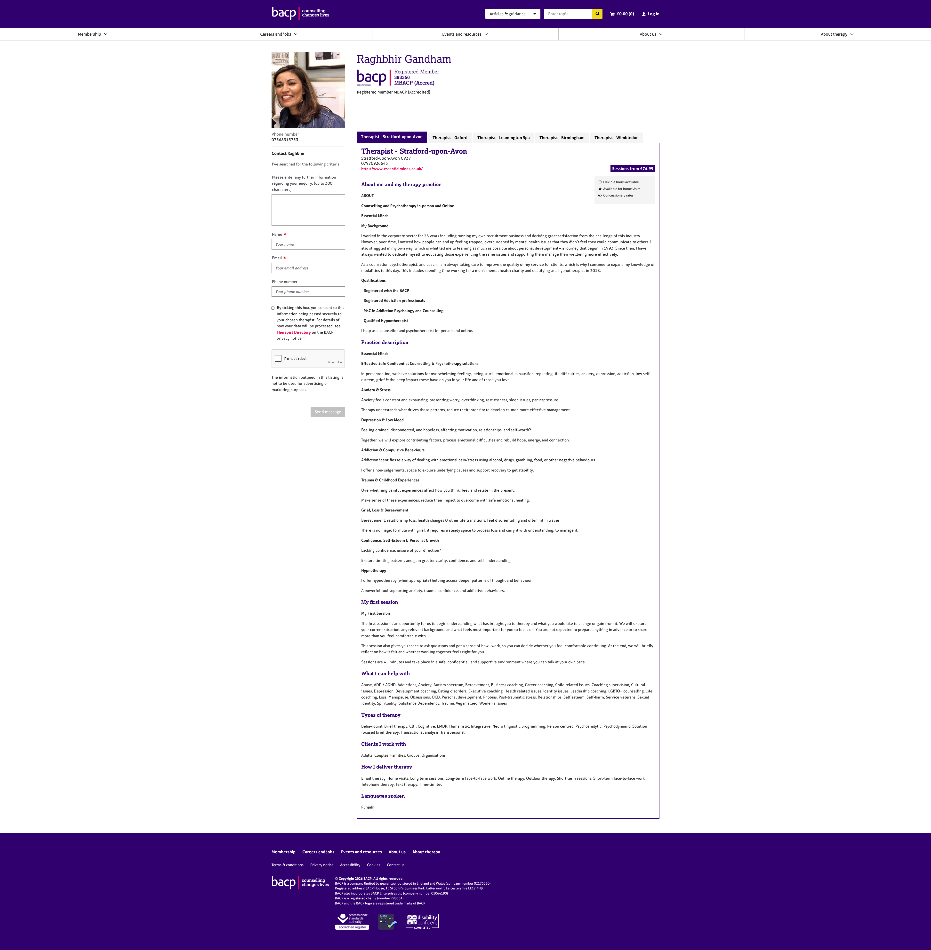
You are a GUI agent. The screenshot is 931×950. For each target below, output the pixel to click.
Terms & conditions (288, 865)
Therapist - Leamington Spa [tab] (503, 137)
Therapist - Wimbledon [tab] (616, 137)
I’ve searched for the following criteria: (306, 164)
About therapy (834, 34)
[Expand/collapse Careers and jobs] (295, 34)
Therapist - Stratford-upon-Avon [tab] (392, 136)
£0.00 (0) (625, 13)
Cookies (373, 865)
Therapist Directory (294, 332)
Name (277, 234)
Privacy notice (321, 865)
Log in (653, 13)
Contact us (395, 865)
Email (277, 257)
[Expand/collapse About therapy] (852, 34)
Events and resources (462, 34)
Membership (89, 34)
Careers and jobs (275, 34)
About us (648, 34)
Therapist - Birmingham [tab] (562, 137)
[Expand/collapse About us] (661, 34)
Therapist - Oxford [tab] (450, 137)
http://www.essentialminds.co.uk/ (392, 168)
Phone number (284, 281)
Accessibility (350, 865)
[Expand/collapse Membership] (105, 34)
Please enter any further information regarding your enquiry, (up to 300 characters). (304, 183)
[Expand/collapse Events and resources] (486, 34)
